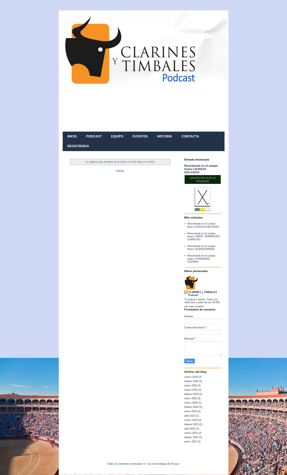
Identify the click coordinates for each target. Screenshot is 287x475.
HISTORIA (164, 136)
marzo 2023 (191, 420)
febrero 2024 (191, 406)
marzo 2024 (191, 402)
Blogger (175, 463)
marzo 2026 (191, 376)
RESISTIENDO (78, 146)
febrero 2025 (191, 394)
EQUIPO (117, 136)
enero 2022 (190, 441)
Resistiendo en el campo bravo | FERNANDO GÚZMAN (201, 258)
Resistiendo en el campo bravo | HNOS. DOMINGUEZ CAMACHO (203, 236)
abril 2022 (189, 428)
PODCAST (94, 136)
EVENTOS (140, 136)
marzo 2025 (191, 389)
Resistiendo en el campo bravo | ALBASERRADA (201, 248)
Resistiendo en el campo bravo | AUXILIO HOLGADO (201, 169)
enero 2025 (190, 398)
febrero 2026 (191, 381)
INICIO (72, 136)
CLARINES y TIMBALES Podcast (202, 294)
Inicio (120, 171)
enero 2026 (190, 385)
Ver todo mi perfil (193, 306)
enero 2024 (190, 411)
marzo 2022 (191, 432)
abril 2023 (189, 415)
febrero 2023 (191, 424)
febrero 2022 (191, 437)
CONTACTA (190, 136)
